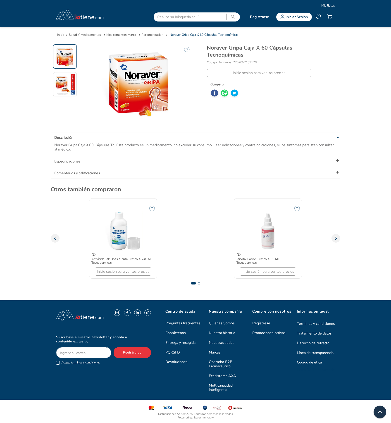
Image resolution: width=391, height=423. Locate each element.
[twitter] (234, 93)
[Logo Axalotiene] (70, 315)
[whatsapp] (224, 93)
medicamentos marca (121, 35)
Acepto (80, 362)
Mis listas (328, 5)
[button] (55, 238)
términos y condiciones (85, 363)
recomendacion (152, 35)
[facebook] (214, 93)
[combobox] (197, 17)
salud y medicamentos (85, 35)
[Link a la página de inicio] (60, 35)
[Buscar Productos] (233, 17)
